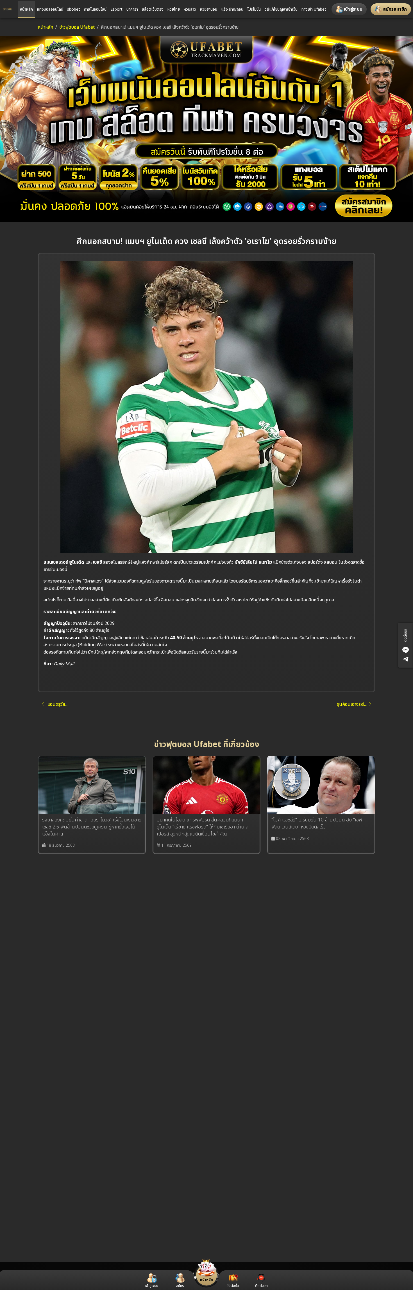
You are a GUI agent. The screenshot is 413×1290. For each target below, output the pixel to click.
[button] (349, 9)
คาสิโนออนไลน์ (95, 9)
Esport (116, 9)
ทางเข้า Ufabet (313, 9)
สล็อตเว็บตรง (153, 9)
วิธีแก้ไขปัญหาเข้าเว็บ (281, 9)
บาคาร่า (132, 9)
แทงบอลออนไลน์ (50, 9)
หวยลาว (190, 9)
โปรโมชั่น (254, 9)
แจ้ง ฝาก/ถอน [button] (232, 9)
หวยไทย (173, 9)
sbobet (73, 9)
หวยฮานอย (208, 9)
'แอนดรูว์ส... (56, 704)
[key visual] (206, 128)
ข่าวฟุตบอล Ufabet (77, 27)
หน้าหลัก (26, 9)
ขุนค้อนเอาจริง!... (352, 704)
